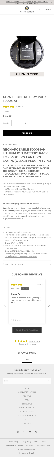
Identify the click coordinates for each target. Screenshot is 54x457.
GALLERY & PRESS (27, 412)
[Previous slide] (5, 306)
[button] (40, 9)
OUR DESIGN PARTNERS (27, 416)
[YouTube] (30, 432)
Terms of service (40, 442)
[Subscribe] (47, 381)
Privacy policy (26, 442)
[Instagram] (18, 432)
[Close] (51, 2)
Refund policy (13, 442)
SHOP (27, 388)
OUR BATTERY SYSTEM (27, 392)
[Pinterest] (36, 432)
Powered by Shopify (27, 453)
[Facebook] (24, 432)
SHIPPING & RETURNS (13, 264)
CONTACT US (27, 404)
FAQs (27, 400)
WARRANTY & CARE (27, 408)
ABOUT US (27, 396)
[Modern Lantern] (27, 10)
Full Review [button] (16, 320)
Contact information (25, 445)
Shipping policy (10, 445)
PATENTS (27, 423)
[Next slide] (49, 306)
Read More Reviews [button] (27, 330)
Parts (27, 360)
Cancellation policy (43, 445)
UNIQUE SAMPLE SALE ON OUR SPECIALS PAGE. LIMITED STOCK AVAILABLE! (27, 2)
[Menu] (6, 9)
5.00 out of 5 (34, 341)
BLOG (27, 420)
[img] (16, 285)
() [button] (48, 9)
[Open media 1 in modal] (27, 54)
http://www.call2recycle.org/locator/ (21, 256)
